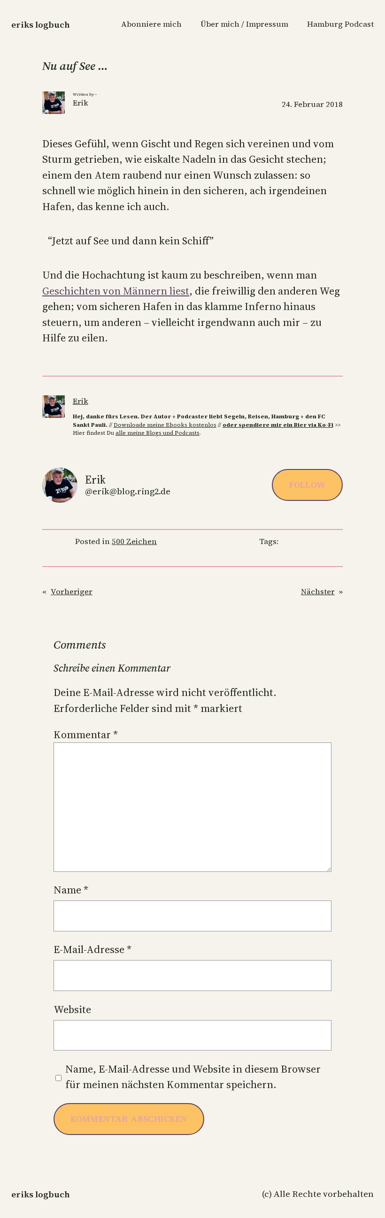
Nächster (318, 591)
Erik (80, 401)
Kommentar (86, 734)
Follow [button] (307, 485)
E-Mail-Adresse (92, 949)
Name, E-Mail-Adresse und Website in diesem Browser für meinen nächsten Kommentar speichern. (193, 1076)
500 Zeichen (134, 541)
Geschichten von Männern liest (115, 291)
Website (72, 1009)
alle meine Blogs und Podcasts (158, 433)
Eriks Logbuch (40, 24)
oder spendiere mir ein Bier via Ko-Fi (278, 425)
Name (71, 890)
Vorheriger (71, 591)
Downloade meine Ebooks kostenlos (165, 425)
